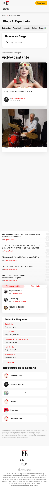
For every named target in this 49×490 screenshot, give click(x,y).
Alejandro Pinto (9, 240)
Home (4, 16)
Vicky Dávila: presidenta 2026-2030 (18, 92)
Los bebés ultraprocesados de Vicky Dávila (18, 266)
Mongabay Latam (16, 419)
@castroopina (11, 327)
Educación (26, 28)
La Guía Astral (9, 362)
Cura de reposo (15, 299)
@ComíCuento (12, 342)
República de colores (17, 307)
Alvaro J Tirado (8, 251)
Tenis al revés (9, 347)
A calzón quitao (10, 355)
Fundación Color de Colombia (22, 310)
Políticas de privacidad (19, 476)
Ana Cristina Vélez (16, 376)
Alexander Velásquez (18, 98)
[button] (46, 28)
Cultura (34, 28)
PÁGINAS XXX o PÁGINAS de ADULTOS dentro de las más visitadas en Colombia (21, 235)
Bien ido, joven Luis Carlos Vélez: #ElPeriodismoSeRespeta (13, 276)
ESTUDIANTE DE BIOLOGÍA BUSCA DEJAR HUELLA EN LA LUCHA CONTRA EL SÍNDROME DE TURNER (21, 247)
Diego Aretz (14, 410)
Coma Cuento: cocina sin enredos (16, 339)
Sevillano (13, 401)
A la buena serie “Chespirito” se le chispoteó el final (20, 257)
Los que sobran (10, 332)
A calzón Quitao (12, 357)
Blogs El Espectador (17, 21)
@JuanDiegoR (11, 350)
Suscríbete (41, 3)
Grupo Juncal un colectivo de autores (22, 393)
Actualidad (17, 28)
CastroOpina (9, 324)
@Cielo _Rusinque (13, 334)
